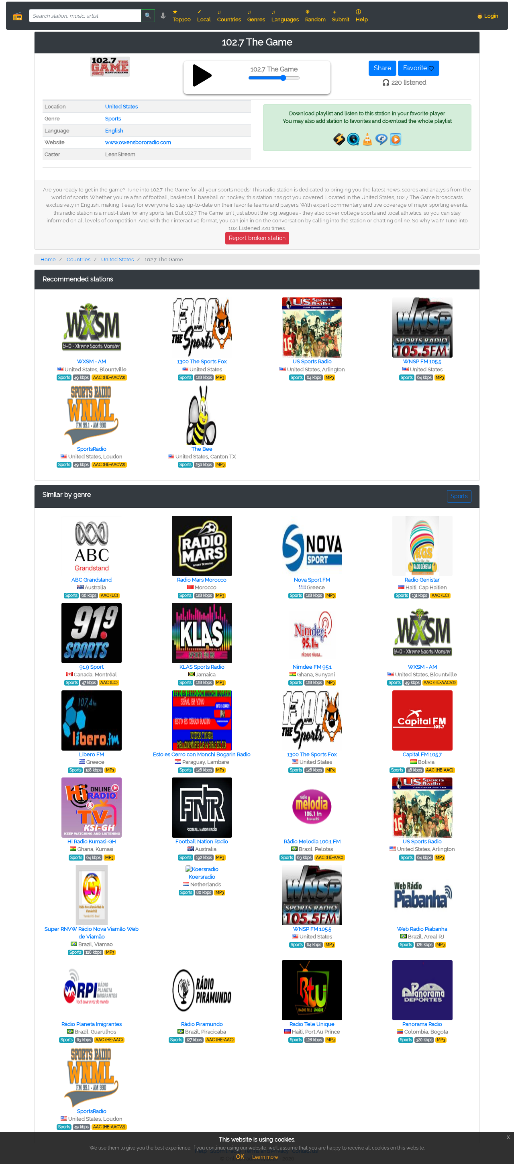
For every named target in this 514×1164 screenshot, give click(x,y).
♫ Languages (285, 15)
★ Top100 (182, 15)
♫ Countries (229, 15)
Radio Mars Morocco (201, 580)
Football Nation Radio (201, 841)
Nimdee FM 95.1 (312, 667)
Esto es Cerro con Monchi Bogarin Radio (202, 754)
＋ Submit (340, 15)
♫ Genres (256, 15)
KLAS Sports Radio (201, 667)
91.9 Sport (92, 667)
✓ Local (204, 15)
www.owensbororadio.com (138, 142)
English (114, 131)
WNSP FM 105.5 (422, 361)
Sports (113, 119)
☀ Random (315, 15)
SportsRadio (91, 449)
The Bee (202, 449)
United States (121, 107)
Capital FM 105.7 (422, 754)
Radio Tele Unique (312, 1024)
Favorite (415, 68)
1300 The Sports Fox (202, 361)
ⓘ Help (362, 15)
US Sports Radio (312, 361)
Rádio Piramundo (202, 1024)
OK (240, 1157)
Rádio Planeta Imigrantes (91, 1024)
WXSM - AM (91, 361)
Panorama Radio (422, 1024)
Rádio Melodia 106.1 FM (312, 841)
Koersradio (202, 877)
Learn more (265, 1157)
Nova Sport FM (312, 580)
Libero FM (91, 754)
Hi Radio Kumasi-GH (91, 841)
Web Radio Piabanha (422, 929)
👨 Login (487, 16)
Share (382, 68)
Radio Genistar (422, 580)
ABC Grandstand (91, 580)
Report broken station (257, 238)
